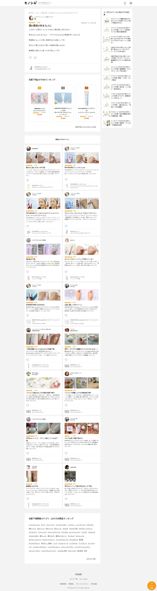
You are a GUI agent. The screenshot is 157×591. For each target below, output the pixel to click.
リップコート (83, 543)
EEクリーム (58, 528)
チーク (43, 525)
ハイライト (71, 525)
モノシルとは (83, 579)
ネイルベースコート (48, 539)
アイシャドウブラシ (67, 547)
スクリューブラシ (34, 551)
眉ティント (43, 536)
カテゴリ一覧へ (91, 559)
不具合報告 (94, 584)
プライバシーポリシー (82, 584)
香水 (85, 551)
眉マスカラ (51, 536)
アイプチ (84, 532)
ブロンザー (90, 525)
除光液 (81, 539)
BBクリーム (32, 528)
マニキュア (71, 536)
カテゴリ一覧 (73, 579)
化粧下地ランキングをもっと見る (85, 127)
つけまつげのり (34, 536)
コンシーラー (50, 525)
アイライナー (33, 532)
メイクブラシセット (54, 547)
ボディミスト (72, 551)
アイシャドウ (42, 532)
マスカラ (65, 528)
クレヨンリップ (63, 543)
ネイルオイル (74, 539)
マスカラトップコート (85, 528)
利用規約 (71, 584)
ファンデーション (34, 525)
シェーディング (81, 525)
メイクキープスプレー (40, 547)
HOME (78, 574)
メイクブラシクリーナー (48, 551)
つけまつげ (91, 532)
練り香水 (80, 551)
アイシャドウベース (54, 532)
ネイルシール (80, 536)
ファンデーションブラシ (82, 547)
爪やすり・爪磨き (46, 543)
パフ (30, 547)
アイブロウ (64, 532)
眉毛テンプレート (61, 536)
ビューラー (91, 543)
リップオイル (73, 543)
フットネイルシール (62, 539)
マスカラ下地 (73, 528)
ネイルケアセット (34, 543)
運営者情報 (63, 584)
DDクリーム (49, 528)
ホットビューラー (74, 532)
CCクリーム (41, 528)
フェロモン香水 (62, 551)
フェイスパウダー (61, 525)
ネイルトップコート (35, 539)
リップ (55, 543)
